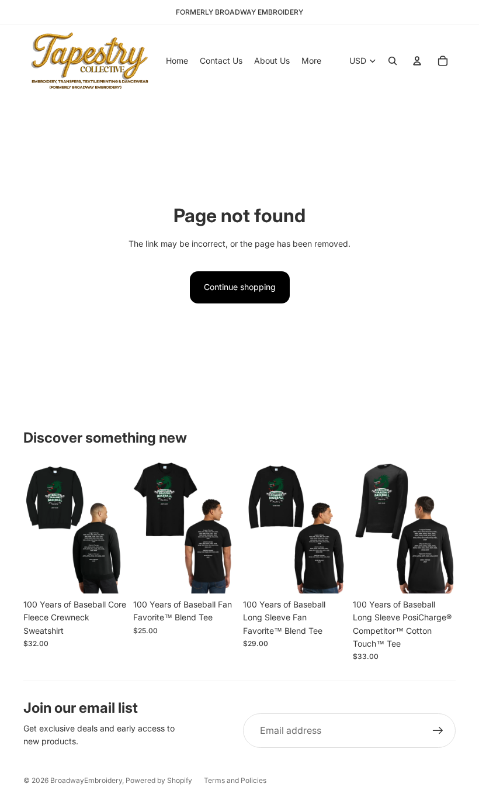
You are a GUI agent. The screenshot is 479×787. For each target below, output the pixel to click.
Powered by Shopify (159, 780)
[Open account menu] (417, 61)
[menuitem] (311, 61)
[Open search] (392, 61)
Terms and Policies (235, 780)
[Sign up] (438, 731)
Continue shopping (240, 287)
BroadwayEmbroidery (86, 780)
